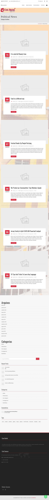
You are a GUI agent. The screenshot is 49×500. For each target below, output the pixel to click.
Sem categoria (4, 348)
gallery (14, 421)
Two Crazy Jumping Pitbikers (10, 371)
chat (3, 421)
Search (38, 358)
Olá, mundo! (7, 367)
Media (2, 344)
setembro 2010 (4, 324)
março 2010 (3, 331)
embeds (10, 421)
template (35, 421)
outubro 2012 (3, 310)
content (6, 421)
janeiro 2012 (3, 314)
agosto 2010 (3, 326)
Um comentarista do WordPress (10, 411)
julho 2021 (3, 305)
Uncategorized (31, 56)
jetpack (21, 421)
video (40, 421)
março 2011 (3, 319)
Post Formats (26, 421)
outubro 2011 (3, 317)
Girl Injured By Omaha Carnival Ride (11, 375)
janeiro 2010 (3, 335)
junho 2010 (3, 328)
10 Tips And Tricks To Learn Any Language (23, 274)
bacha (16, 56)
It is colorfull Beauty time (18, 54)
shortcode (31, 421)
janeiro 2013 (3, 307)
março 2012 (3, 312)
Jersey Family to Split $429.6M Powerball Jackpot (26, 231)
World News (3, 353)
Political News (26, 56)
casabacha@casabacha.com (8, 457)
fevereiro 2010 (4, 333)
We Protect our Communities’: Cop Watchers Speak (26, 188)
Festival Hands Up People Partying (21, 143)
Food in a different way (17, 98)
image (17, 421)
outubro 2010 (3, 321)
